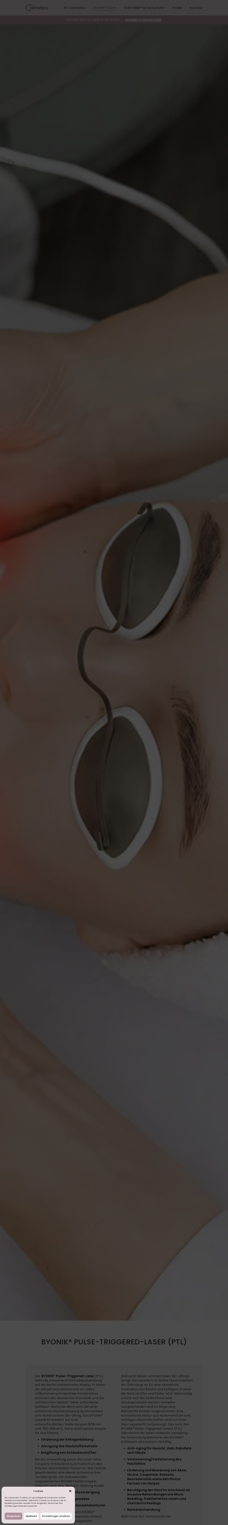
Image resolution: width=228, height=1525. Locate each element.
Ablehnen (31, 1516)
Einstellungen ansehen (56, 1516)
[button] (70, 1491)
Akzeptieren (13, 1516)
